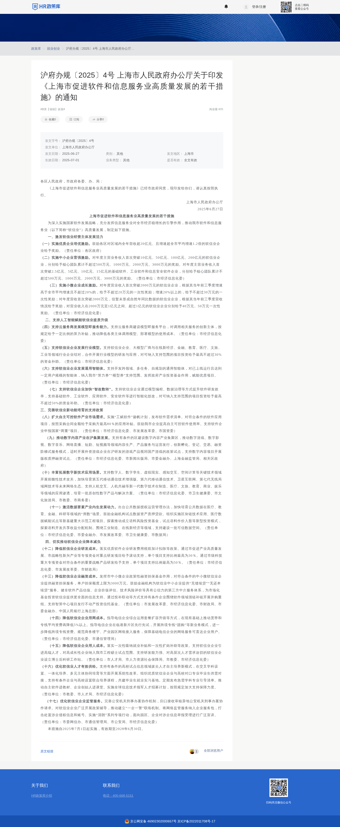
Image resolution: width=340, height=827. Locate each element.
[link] (36, 48)
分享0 (100, 119)
